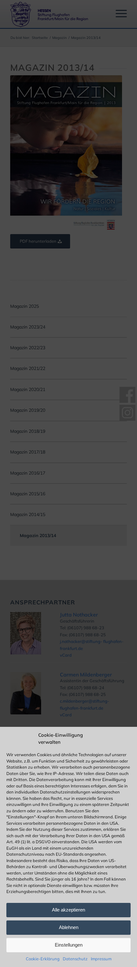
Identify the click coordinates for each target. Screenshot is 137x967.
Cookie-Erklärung (43, 958)
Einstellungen (69, 945)
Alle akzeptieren (68, 909)
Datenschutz (75, 958)
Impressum (101, 958)
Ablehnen (68, 927)
